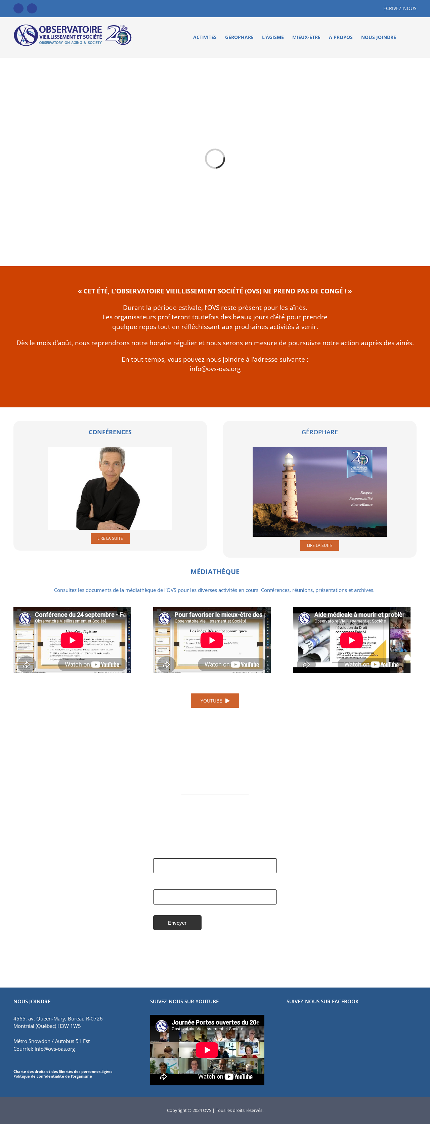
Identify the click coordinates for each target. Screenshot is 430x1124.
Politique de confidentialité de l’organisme (52, 1076)
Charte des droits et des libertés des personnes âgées (62, 1071)
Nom (159, 852)
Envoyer (177, 923)
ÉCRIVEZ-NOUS (400, 8)
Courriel (162, 884)
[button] (406, 37)
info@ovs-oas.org (215, 368)
